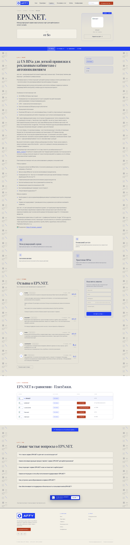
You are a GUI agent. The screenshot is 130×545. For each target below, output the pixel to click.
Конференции (79, 3)
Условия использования (108, 541)
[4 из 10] (100, 302)
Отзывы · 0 (61, 48)
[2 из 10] (97, 302)
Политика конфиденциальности (95, 541)
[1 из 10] (96, 302)
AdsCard (26, 417)
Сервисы (51, 3)
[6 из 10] (103, 302)
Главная (19, 10)
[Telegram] (18, 533)
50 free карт (82, 416)
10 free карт (82, 412)
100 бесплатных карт (84, 407)
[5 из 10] (102, 302)
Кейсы (71, 3)
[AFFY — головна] (23, 3)
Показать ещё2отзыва (24, 367)
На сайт (74, 497)
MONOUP (26, 403)
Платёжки (31, 10)
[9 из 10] (108, 302)
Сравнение (71, 48)
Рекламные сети (61, 3)
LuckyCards (27, 407)
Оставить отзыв (97, 314)
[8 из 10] (106, 302)
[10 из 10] (109, 302)
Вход (89, 519)
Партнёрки (42, 3)
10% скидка (82, 403)
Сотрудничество (105, 3)
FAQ (80, 48)
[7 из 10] (105, 302)
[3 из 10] (99, 302)
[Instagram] (21, 533)
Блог (36, 3)
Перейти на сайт (96, 36)
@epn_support (21, 152)
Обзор (52, 48)
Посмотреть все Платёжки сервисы (65, 429)
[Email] (24, 533)
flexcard (26, 412)
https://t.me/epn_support (34, 227)
